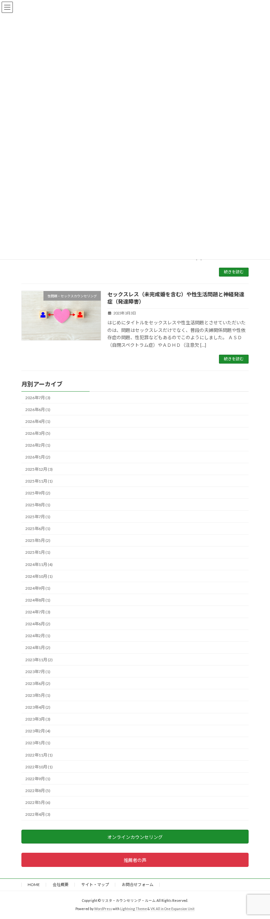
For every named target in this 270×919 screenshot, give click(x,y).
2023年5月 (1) (37, 695)
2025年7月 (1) (37, 516)
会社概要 (60, 884)
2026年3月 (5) (37, 433)
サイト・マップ (95, 884)
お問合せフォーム (137, 884)
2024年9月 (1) (37, 588)
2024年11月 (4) (39, 564)
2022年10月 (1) (39, 766)
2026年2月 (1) (37, 445)
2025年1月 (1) (37, 552)
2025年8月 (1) (37, 504)
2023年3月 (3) (37, 719)
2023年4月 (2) (37, 707)
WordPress (103, 909)
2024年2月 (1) (37, 635)
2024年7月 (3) (37, 611)
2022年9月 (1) (37, 778)
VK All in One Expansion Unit (172, 909)
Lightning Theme (133, 909)
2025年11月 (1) (39, 481)
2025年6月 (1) (37, 528)
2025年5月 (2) (37, 540)
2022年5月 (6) (37, 802)
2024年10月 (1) (39, 576)
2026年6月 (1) (37, 409)
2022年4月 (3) (37, 814)
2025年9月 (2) (37, 492)
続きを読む (234, 271)
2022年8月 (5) (37, 790)
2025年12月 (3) (39, 468)
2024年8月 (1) (37, 600)
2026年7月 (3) (37, 397)
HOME (34, 884)
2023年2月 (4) (37, 730)
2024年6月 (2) (37, 623)
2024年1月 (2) (37, 647)
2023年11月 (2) (39, 659)
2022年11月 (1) (39, 754)
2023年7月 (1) (37, 671)
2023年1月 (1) (37, 742)
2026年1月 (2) (37, 457)
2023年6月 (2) (37, 683)
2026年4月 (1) (37, 421)
